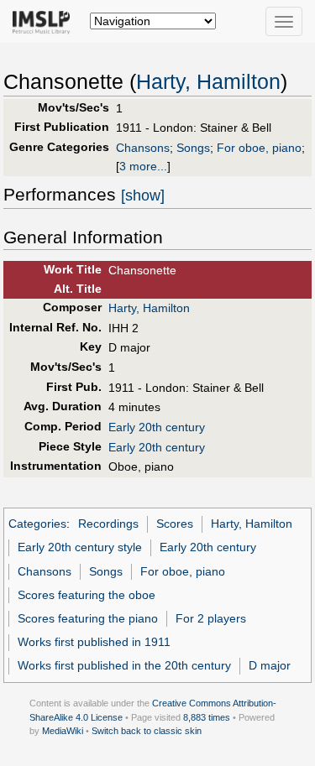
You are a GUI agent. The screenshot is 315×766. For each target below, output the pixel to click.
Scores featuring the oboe (86, 595)
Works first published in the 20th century (124, 665)
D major (270, 665)
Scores (174, 523)
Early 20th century (156, 427)
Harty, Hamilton (208, 81)
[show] (143, 195)
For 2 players (211, 618)
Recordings (108, 523)
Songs (193, 147)
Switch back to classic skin (147, 731)
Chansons (143, 147)
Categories (37, 523)
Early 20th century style (80, 547)
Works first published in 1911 (94, 642)
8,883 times (206, 717)
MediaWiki (62, 731)
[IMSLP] (45, 21)
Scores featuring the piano (88, 618)
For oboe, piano (259, 147)
